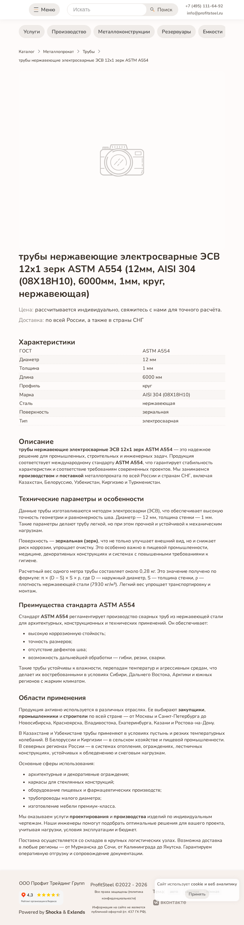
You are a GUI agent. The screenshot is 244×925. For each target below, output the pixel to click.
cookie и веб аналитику (214, 884)
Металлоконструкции (124, 31)
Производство (69, 31)
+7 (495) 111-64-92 (204, 6)
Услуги (32, 31)
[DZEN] (215, 903)
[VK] (170, 903)
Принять (197, 894)
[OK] (195, 903)
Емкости (213, 31)
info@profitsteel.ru (205, 13)
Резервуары (176, 31)
